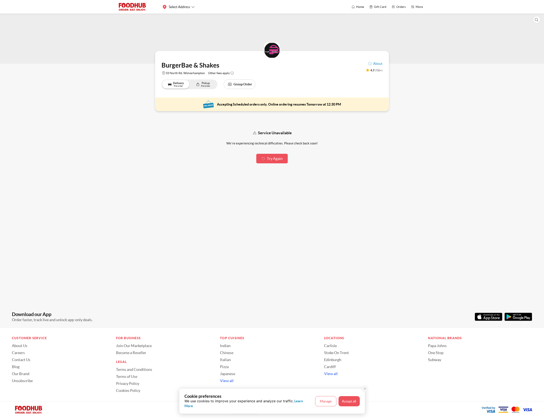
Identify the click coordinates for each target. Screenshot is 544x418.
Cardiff (330, 367)
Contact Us (21, 360)
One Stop (435, 353)
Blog (16, 367)
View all (227, 381)
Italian (225, 360)
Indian (225, 346)
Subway (434, 360)
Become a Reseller (131, 353)
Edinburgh (332, 360)
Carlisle (330, 346)
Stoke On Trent (336, 353)
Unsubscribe (22, 381)
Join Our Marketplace (134, 346)
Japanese (227, 374)
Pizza (224, 367)
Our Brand (20, 374)
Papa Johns (437, 346)
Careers (18, 353)
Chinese (226, 353)
